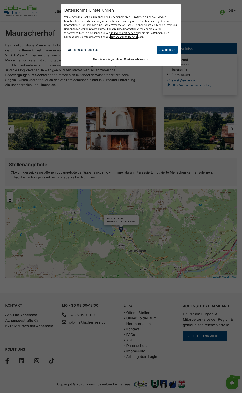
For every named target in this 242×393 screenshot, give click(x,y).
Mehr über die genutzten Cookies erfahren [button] (119, 59)
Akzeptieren (167, 49)
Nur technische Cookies (82, 49)
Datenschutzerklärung (124, 36)
